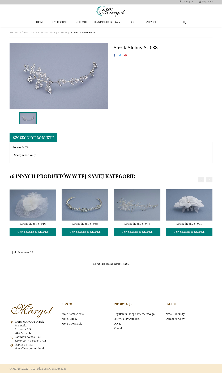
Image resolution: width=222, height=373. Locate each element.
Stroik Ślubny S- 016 (33, 223)
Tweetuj (119, 55)
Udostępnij (114, 55)
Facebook (13, 357)
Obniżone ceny (175, 318)
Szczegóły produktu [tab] (33, 137)
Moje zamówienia (73, 314)
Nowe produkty (175, 314)
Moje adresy (69, 318)
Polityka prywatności (127, 318)
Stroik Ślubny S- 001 (189, 223)
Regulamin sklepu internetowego (134, 314)
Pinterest (125, 55)
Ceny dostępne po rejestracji (33, 231)
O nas (117, 323)
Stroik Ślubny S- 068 (85, 223)
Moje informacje (72, 323)
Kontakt (118, 328)
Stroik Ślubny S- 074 (137, 223)
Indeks (17, 147)
